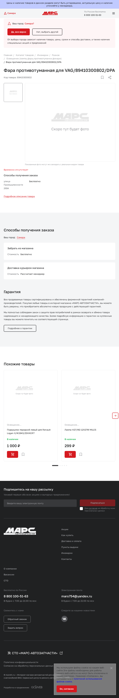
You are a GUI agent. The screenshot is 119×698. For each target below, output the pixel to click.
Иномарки (67, 553)
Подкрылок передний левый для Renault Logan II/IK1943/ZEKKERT (29, 431)
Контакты (66, 559)
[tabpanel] (31, 415)
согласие (93, 508)
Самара (21, 237)
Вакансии (9, 574)
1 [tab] (55, 465)
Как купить (67, 535)
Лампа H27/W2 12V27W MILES (80, 429)
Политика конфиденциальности (21, 662)
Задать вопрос (15, 627)
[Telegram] (94, 81)
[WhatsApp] (108, 81)
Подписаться (97, 502)
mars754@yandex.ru (76, 596)
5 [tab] (66, 465)
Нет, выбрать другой (47, 32)
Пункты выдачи (69, 547)
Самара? (29, 23)
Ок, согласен (67, 688)
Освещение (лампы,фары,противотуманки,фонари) (28, 425)
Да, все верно (18, 32)
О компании (10, 568)
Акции (64, 529)
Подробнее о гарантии (20, 328)
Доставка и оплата (71, 541)
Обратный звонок (17, 619)
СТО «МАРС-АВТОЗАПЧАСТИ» (34, 653)
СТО (6, 580)
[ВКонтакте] (99, 81)
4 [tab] (64, 465)
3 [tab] (62, 465)
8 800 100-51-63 (92, 15)
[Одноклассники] (104, 81)
